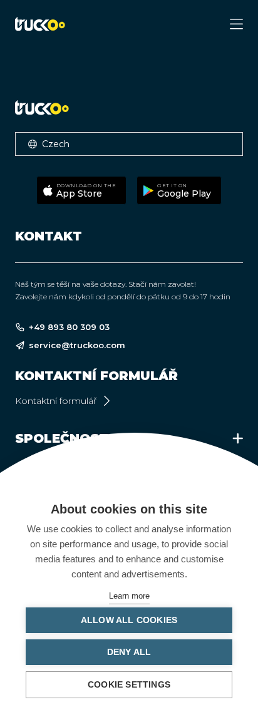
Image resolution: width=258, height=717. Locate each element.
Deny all (129, 652)
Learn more (129, 596)
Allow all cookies (129, 620)
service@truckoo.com (77, 345)
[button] (129, 144)
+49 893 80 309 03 (69, 327)
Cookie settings (129, 684)
